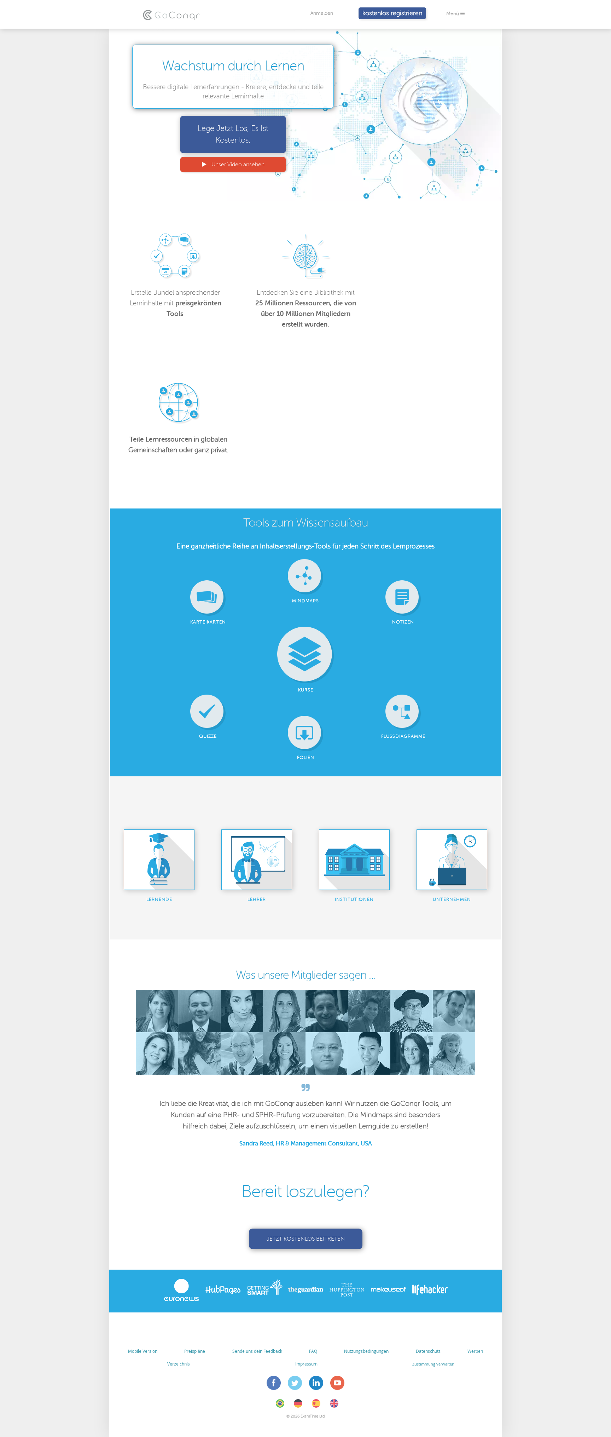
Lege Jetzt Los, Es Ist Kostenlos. (233, 134)
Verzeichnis (178, 1364)
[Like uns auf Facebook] (274, 1384)
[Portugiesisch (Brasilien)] (280, 1406)
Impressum (306, 1364)
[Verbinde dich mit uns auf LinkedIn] (316, 1384)
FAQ (313, 1351)
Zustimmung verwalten (433, 1364)
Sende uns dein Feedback (257, 1351)
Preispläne (194, 1351)
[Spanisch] (316, 1406)
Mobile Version (142, 1351)
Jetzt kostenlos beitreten (306, 1239)
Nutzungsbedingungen (366, 1351)
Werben (475, 1351)
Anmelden (321, 13)
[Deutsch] (298, 1406)
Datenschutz (428, 1351)
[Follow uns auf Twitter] (295, 1384)
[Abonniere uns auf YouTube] (337, 1384)
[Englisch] (334, 1406)
